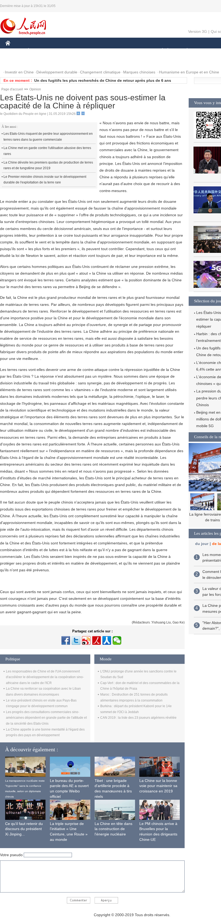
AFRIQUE (86, 50)
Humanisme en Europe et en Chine (189, 72)
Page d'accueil (12, 89)
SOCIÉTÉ (160, 50)
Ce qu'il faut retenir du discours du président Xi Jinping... (24, 828)
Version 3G (197, 31)
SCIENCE (111, 50)
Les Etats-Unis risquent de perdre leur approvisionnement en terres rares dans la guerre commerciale (48, 136)
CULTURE (135, 50)
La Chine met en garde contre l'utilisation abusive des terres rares (47, 151)
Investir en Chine (19, 72)
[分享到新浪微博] (86, 640)
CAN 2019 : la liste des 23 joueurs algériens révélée (138, 718)
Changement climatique (100, 72)
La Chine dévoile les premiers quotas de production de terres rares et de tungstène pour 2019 (48, 165)
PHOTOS (40, 61)
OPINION (17, 61)
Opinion (35, 89)
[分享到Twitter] (76, 640)
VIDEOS (62, 61)
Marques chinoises (139, 72)
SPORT (206, 50)
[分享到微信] (117, 640)
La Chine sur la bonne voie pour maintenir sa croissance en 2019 (158, 785)
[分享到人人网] (106, 640)
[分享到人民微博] (96, 640)
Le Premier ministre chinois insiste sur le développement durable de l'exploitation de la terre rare (45, 180)
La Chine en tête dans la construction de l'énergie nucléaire (113, 828)
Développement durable (56, 72)
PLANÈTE (184, 50)
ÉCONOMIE (38, 50)
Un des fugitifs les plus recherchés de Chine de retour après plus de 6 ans (102, 80)
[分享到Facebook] (65, 640)
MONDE (64, 50)
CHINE (15, 50)
